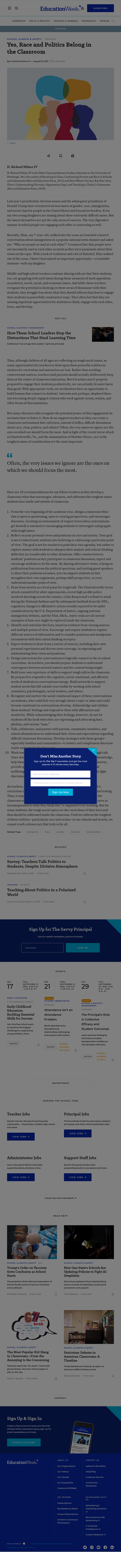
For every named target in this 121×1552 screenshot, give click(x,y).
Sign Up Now (60, 792)
